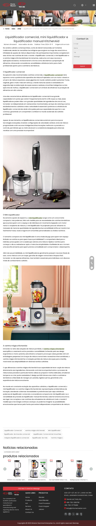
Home (27, 497)
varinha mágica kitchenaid (35, 430)
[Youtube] (77, 514)
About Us (28, 509)
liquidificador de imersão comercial (17, 434)
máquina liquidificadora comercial (16, 438)
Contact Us (29, 512)
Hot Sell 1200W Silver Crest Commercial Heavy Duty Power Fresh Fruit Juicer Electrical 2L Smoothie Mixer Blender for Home (58, 480)
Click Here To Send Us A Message (29, 489)
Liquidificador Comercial (13, 430)
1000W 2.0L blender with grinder (16, 480)
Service (28, 506)
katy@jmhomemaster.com (76, 508)
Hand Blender (44, 500)
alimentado (65, 44)
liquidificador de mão (40, 438)
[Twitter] (73, 514)
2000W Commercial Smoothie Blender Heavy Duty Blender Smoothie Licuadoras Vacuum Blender (37, 480)
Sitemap (75, 523)
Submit (82, 66)
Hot (26, 503)
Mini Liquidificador (54, 430)
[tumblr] (81, 514)
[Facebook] (65, 514)
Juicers (41, 509)
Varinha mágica (57, 438)
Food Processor (44, 503)
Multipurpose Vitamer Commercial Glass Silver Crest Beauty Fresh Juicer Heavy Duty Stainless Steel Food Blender (79, 480)
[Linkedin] (69, 514)
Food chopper (44, 506)
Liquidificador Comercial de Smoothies (47, 434)
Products (28, 500)
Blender (41, 497)
